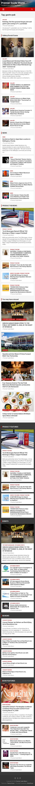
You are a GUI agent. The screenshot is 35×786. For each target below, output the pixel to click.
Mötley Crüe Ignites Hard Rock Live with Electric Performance (15, 653)
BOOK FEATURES (8, 681)
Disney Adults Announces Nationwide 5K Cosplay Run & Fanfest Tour (19, 606)
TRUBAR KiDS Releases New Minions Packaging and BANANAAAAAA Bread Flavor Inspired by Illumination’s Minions (20, 289)
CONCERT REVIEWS (7, 620)
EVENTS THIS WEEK (15, 273)
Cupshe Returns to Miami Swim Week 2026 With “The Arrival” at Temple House (20, 100)
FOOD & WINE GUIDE (8, 379)
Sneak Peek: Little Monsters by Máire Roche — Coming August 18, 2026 (21, 754)
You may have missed (10, 299)
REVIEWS (5, 616)
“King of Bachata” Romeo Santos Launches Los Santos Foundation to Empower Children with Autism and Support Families (21, 161)
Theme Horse (10, 783)
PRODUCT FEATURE (7, 229)
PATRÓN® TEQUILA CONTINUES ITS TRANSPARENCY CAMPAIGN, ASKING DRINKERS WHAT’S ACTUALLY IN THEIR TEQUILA (20, 253)
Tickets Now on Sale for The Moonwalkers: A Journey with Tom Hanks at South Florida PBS (21, 594)
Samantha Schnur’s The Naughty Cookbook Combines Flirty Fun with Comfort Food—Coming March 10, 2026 (17, 708)
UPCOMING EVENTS (21, 319)
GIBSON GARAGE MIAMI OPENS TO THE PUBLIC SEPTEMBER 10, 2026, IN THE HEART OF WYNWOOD (17, 325)
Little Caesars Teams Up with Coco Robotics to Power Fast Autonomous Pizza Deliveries (19, 196)
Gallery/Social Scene (10, 35)
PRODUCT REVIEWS (9, 206)
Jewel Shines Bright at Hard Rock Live (14, 663)
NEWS (4, 133)
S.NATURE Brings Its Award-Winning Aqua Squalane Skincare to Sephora (20, 276)
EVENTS (5, 521)
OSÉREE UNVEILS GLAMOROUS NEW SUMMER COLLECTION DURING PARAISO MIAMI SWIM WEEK (20, 87)
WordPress (30, 783)
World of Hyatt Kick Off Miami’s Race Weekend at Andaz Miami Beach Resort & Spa (20, 124)
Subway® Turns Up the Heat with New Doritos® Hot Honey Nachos (21, 265)
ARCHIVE (4, 19)
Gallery (4, 59)
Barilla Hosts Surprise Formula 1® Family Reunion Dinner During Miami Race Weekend (21, 112)
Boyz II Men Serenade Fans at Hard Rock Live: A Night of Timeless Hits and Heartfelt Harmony (17, 642)
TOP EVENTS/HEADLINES (9, 319)
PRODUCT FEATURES (10, 427)
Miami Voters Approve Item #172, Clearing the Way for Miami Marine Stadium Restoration (21, 184)
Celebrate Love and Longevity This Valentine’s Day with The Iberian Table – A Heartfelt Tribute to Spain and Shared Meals (21, 729)
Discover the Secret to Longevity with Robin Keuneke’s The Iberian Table (21, 766)
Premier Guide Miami (13, 2)
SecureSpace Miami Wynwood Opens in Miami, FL (20, 173)
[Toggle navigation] (3, 9)
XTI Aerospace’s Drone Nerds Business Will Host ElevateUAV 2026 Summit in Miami (20, 582)
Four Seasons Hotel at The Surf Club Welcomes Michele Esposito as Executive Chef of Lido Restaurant (16, 385)
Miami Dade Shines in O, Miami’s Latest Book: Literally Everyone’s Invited (20, 742)
